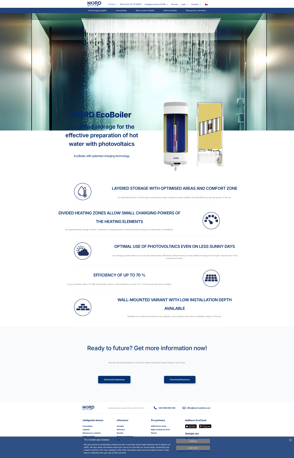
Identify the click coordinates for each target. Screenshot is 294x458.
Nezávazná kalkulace (125, 436)
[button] (290, 440)
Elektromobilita (170, 10)
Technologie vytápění (97, 10)
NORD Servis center (158, 426)
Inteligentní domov (93, 420)
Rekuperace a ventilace (196, 10)
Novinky (174, 4)
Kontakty (195, 4)
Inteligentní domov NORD (155, 4)
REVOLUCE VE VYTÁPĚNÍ (130, 4)
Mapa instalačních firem (160, 429)
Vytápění (86, 429)
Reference (121, 429)
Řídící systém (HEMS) (145, 10)
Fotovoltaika (121, 10)
